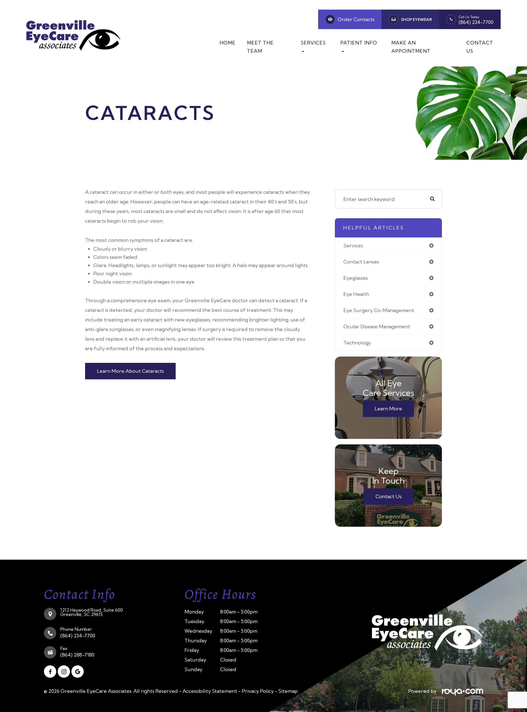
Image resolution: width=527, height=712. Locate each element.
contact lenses (361, 262)
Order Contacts (356, 19)
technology (357, 343)
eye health (356, 294)
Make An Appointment (411, 47)
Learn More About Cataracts (130, 371)
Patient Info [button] (358, 43)
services (353, 245)
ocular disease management (376, 326)
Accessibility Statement (210, 691)
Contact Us (479, 47)
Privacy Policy (258, 691)
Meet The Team (260, 47)
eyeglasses (355, 278)
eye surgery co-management (378, 310)
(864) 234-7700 (476, 22)
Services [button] (313, 43)
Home (228, 43)
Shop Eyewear (416, 19)
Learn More (388, 408)
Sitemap (288, 691)
